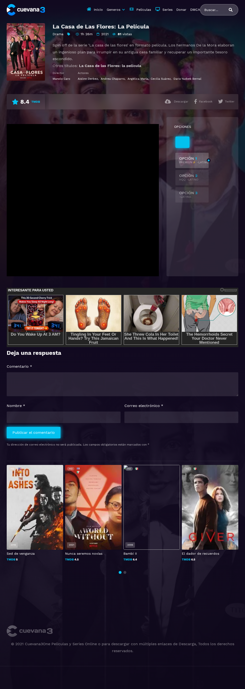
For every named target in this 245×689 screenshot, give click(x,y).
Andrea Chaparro (113, 78)
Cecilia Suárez (161, 78)
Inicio (98, 9)
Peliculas (143, 9)
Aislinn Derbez (88, 78)
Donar (181, 9)
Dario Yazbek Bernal (187, 78)
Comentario (19, 366)
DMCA (195, 9)
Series (167, 9)
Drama (58, 34)
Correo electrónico (143, 405)
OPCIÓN (194, 160)
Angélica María (138, 78)
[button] (120, 572)
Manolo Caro (61, 78)
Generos (113, 9)
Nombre (16, 405)
